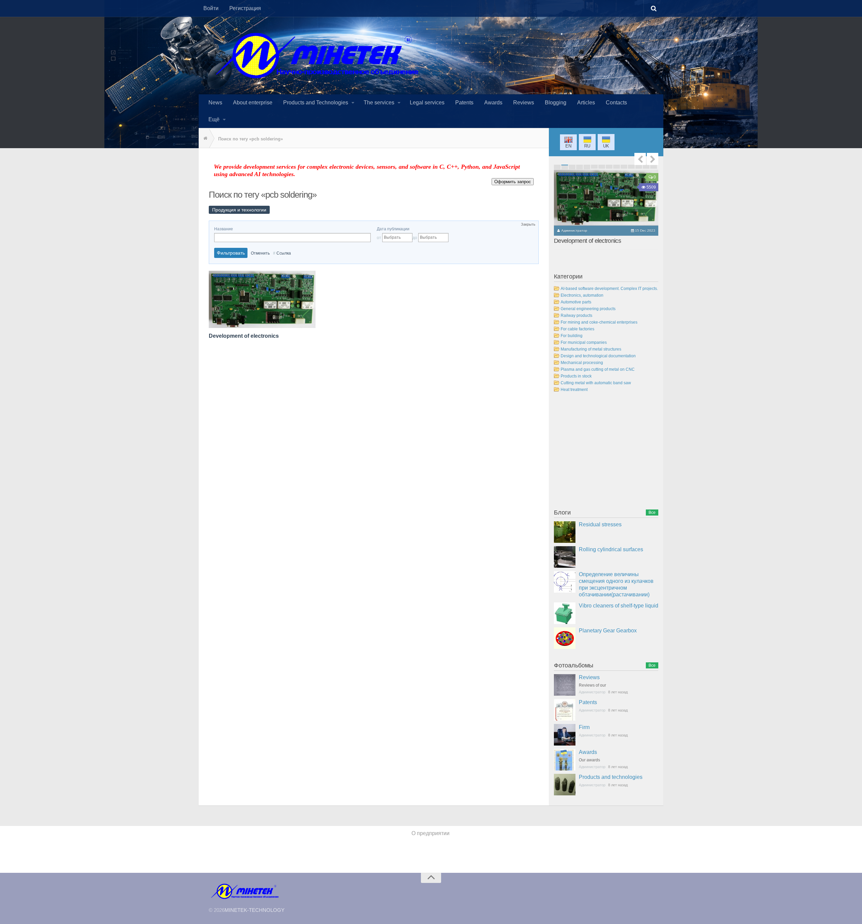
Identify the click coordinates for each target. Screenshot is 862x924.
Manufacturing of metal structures (591, 349)
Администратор (574, 230)
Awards (588, 752)
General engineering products (588, 308)
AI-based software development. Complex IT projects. (609, 288)
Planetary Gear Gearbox (608, 630)
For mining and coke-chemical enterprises (599, 322)
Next (652, 159)
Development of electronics (244, 336)
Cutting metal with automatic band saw (596, 383)
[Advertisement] (604, 452)
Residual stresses (600, 524)
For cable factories (577, 329)
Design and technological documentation (598, 356)
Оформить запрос (512, 181)
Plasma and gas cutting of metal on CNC (598, 369)
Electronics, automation (582, 295)
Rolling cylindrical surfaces (611, 549)
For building (572, 335)
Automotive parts (576, 302)
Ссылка (283, 253)
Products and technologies (610, 777)
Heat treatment (574, 389)
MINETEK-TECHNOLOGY (255, 910)
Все (652, 512)
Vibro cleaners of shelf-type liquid (618, 605)
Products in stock (576, 376)
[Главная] (204, 138)
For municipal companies (584, 342)
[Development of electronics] (606, 198)
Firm (584, 727)
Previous (640, 159)
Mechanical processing (582, 362)
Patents (588, 702)
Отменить (260, 253)
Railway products (576, 315)
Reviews (589, 677)
